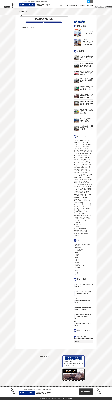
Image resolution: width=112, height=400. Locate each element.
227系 (85, 150)
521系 (89, 157)
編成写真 (75, 233)
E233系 (81, 179)
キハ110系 (77, 210)
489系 (86, 157)
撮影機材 (77, 264)
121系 (83, 144)
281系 (82, 151)
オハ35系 (75, 202)
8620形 (86, 169)
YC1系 (89, 200)
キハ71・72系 (81, 208)
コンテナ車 (83, 220)
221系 (86, 148)
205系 (83, 146)
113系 (82, 142)
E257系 (90, 179)
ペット (76, 269)
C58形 (85, 170)
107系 (79, 142)
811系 (79, 164)
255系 (75, 151)
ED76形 (86, 184)
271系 (79, 151)
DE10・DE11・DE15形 (85, 174)
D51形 (75, 172)
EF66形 (89, 186)
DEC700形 (75, 175)
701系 (90, 159)
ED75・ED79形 (81, 184)
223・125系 (76, 150)
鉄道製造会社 (76, 235)
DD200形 (76, 174)
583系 (75, 159)
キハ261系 (86, 217)
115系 (87, 142)
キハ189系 (76, 217)
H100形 (75, 192)
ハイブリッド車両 (83, 224)
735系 (78, 162)
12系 (75, 140)
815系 (86, 164)
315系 (83, 153)
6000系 (90, 167)
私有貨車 (82, 231)
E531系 (76, 183)
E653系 (80, 183)
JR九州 (76, 195)
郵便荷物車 (86, 233)
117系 (75, 144)
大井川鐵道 (85, 230)
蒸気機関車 (78, 250)
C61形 (89, 170)
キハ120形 (83, 210)
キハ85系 (87, 208)
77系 (85, 140)
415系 (82, 155)
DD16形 (82, 172)
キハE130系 (87, 219)
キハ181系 (84, 213)
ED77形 (90, 184)
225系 (81, 150)
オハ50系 (80, 202)
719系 (82, 161)
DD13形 (78, 172)
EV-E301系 (76, 191)
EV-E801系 (81, 191)
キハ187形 (89, 215)
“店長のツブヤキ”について (78, 5)
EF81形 (79, 188)
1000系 (78, 167)
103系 (88, 140)
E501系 (87, 181)
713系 (78, 161)
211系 (75, 148)
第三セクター (88, 232)
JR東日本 (78, 197)
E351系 (78, 181)
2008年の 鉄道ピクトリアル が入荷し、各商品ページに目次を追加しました (84, 316)
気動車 (77, 254)
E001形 (84, 175)
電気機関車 (78, 247)
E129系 (79, 177)
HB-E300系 (80, 193)
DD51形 (86, 172)
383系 (79, 155)
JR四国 (89, 195)
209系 (87, 146)
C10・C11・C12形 (77, 170)
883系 (88, 166)
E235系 (85, 179)
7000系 (75, 169)
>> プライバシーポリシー (45, 398)
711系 (75, 161)
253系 (91, 150)
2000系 (82, 167)
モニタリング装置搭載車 (80, 228)
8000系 (82, 169)
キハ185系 (83, 215)
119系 (79, 144)
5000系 (86, 167)
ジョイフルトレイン (80, 222)
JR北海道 (83, 195)
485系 (82, 157)
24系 (81, 140)
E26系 (88, 176)
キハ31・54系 (87, 204)
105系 (75, 142)
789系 (75, 164)
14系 (78, 140)
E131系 (83, 177)
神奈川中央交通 (76, 231)
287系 (88, 151)
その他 (76, 274)
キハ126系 (85, 212)
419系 (89, 155)
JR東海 (85, 197)
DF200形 (80, 176)
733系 (75, 162)
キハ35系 (76, 206)
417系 (86, 155)
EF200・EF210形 (86, 188)
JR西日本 (77, 200)
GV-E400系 (86, 191)
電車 (77, 252)
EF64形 (76, 186)
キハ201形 (81, 217)
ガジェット (77, 270)
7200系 (78, 169)
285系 (85, 151)
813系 (82, 164)
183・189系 (88, 144)
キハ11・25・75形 (78, 204)
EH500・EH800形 (87, 189)
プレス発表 (77, 226)
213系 (79, 148)
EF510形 (76, 189)
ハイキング (77, 267)
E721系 (88, 183)
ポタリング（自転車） (80, 265)
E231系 (76, 179)
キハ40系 (82, 206)
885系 (75, 167)
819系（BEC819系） (78, 166)
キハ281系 (76, 218)
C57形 (82, 170)
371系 (86, 153)
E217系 (88, 177)
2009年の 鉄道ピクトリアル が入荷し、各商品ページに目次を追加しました (88, 43)
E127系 (75, 177)
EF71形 (75, 188)
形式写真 (77, 246)
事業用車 (76, 230)
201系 (79, 146)
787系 (89, 162)
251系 (88, 150)
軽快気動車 (80, 233)
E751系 (75, 184)
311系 (75, 153)
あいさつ (77, 272)
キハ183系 (77, 215)
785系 (85, 162)
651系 (78, 159)
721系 (86, 161)
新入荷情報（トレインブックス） (82, 244)
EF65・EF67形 (83, 186)
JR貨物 (84, 200)
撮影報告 (77, 262)
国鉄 (81, 230)
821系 (85, 166)
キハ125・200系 (78, 212)
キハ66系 (76, 208)
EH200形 (80, 189)
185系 (75, 146)
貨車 (77, 257)
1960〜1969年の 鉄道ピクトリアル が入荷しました (88, 33)
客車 (77, 255)
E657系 (84, 182)
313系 (79, 153)
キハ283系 (81, 218)
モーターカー (79, 259)
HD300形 (85, 192)
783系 (82, 162)
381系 (75, 155)
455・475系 (76, 157)
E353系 (83, 181)
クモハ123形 (76, 220)
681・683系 (84, 159)
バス (76, 260)
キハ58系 (89, 206)
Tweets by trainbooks (44, 356)
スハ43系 (76, 224)
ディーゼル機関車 (80, 249)
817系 (89, 164)
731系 (90, 161)
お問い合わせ (90, 5)
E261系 (75, 181)
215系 (83, 148)
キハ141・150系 (77, 213)
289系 (91, 151)
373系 (90, 153)
